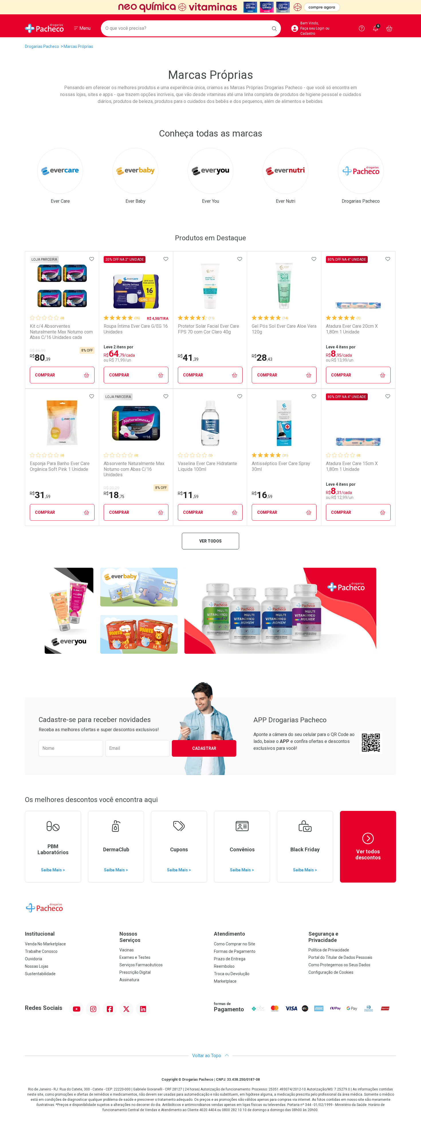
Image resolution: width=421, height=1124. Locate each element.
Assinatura (129, 979)
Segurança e (323, 937)
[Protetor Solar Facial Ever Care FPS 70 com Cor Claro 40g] (210, 286)
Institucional (40, 934)
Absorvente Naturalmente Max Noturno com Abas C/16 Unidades (134, 469)
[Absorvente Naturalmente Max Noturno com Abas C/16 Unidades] (136, 423)
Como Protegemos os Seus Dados (339, 965)
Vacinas (126, 950)
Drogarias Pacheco (42, 46)
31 (40, 494)
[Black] (210, 7)
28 (262, 357)
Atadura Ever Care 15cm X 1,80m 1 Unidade (352, 466)
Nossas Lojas (36, 966)
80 (40, 357)
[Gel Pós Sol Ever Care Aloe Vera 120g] (284, 286)
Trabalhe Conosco (41, 951)
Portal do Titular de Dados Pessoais (340, 957)
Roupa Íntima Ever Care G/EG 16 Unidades (136, 328)
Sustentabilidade (40, 973)
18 (114, 494)
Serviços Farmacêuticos (141, 965)
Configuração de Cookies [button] (330, 972)
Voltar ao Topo (207, 1055)
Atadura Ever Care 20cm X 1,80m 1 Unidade (352, 328)
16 (262, 494)
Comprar (45, 375)
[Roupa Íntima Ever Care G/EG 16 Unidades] (136, 286)
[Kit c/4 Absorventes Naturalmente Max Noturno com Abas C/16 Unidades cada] (62, 286)
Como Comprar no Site (234, 944)
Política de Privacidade (328, 950)
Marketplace (225, 981)
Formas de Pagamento (234, 951)
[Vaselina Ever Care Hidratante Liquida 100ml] (210, 423)
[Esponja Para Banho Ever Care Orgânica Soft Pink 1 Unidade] (62, 423)
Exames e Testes (134, 957)
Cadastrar (204, 748)
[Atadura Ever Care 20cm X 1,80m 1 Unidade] (358, 286)
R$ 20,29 (111, 488)
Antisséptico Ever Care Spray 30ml (281, 466)
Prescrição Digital (135, 972)
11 (188, 494)
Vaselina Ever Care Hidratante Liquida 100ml (207, 466)
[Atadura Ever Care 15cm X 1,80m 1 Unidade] (358, 423)
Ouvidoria (33, 959)
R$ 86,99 (38, 350)
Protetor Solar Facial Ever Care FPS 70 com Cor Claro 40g (208, 328)
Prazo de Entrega (229, 959)
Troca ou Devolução (231, 973)
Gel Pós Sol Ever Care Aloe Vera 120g (284, 328)
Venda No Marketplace (45, 944)
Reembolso (224, 966)
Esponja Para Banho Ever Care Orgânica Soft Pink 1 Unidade (60, 466)
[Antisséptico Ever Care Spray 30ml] (284, 423)
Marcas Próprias (78, 46)
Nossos (129, 937)
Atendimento (229, 934)
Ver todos (210, 541)
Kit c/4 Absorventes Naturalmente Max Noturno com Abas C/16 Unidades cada (61, 331)
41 (188, 357)
